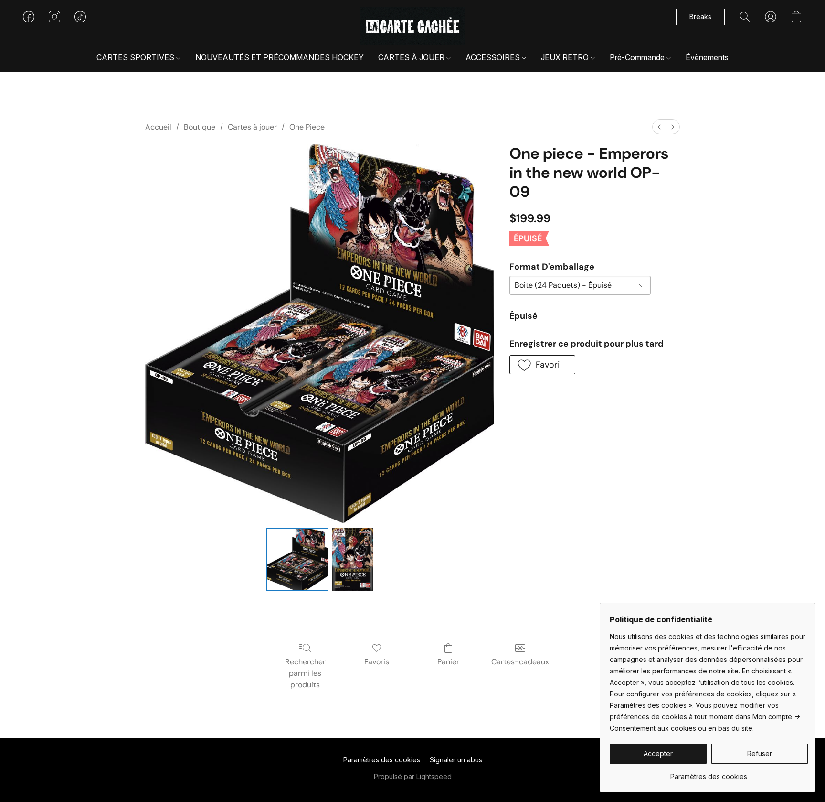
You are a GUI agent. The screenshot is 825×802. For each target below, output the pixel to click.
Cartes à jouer (252, 127)
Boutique (199, 127)
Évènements (707, 57)
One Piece (307, 127)
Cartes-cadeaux (520, 662)
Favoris (376, 662)
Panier (448, 662)
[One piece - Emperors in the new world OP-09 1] (352, 559)
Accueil (158, 127)
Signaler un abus (456, 760)
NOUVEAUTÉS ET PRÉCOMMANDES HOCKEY (279, 57)
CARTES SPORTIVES (136, 57)
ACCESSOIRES (493, 57)
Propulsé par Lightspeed (413, 776)
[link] (709, 773)
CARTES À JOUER (412, 57)
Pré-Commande (638, 57)
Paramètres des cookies (381, 760)
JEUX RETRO (566, 57)
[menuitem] (659, 127)
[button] (413, 26)
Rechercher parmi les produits (305, 673)
